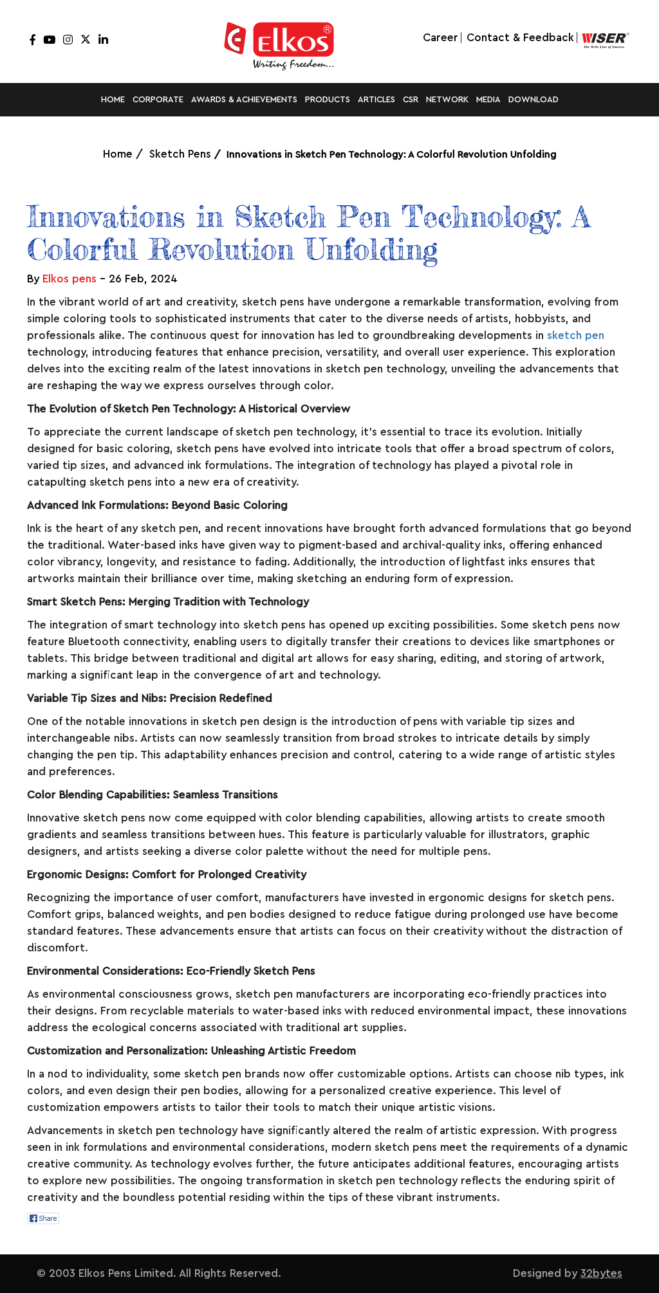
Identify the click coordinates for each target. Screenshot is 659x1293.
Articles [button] (376, 99)
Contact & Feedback (520, 37)
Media (488, 99)
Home (113, 99)
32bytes (601, 1273)
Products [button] (327, 99)
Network (447, 99)
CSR (410, 99)
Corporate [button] (158, 99)
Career (440, 37)
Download (533, 99)
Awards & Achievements (244, 99)
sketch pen (575, 335)
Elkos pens (69, 278)
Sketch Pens (180, 154)
